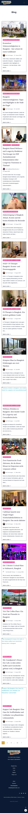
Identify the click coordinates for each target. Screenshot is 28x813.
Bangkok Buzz (7, 508)
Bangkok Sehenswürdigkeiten (11, 39)
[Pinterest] (25, 793)
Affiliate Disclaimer (14, 797)
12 (17, 742)
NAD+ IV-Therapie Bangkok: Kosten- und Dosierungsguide (11, 266)
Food (14, 770)
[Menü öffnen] (24, 2)
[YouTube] (21, 793)
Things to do (14, 774)
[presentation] (14, 29)
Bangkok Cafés (7, 656)
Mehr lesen (7, 70)
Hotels (14, 768)
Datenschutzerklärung (7, 797)
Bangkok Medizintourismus (10, 211)
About (14, 781)
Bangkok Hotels (7, 356)
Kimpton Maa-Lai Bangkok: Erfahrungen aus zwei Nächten (13, 363)
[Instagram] (19, 793)
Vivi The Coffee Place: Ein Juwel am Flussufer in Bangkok (13, 614)
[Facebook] (23, 793)
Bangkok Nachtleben (8, 562)
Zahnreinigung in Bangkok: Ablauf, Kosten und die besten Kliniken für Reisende (14, 218)
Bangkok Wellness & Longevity (11, 260)
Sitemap (23, 797)
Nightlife (14, 772)
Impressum (19, 797)
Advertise (14, 783)
